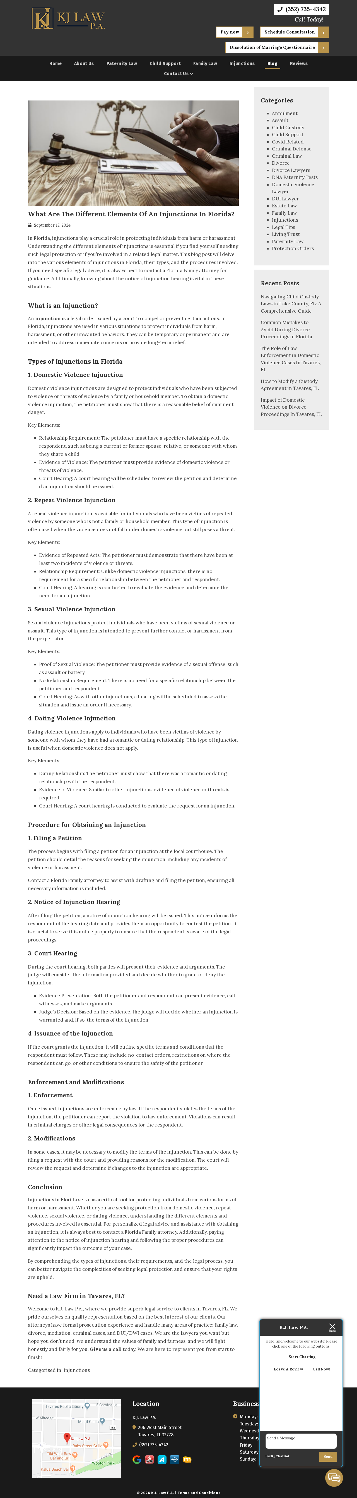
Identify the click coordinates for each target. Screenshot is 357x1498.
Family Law (205, 63)
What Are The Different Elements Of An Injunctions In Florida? (131, 214)
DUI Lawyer (285, 199)
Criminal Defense (292, 149)
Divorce (281, 163)
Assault (280, 120)
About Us (84, 63)
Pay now (230, 32)
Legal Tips (283, 227)
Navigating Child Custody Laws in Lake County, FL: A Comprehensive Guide (291, 304)
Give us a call (106, 1349)
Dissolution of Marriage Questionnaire (272, 47)
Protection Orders (293, 248)
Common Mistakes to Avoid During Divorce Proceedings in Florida (286, 329)
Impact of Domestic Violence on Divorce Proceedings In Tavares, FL (291, 407)
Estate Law (284, 206)
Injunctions (242, 63)
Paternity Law (122, 63)
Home (55, 63)
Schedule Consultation (290, 32)
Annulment (285, 113)
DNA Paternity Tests (295, 177)
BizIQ (270, 1456)
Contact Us (176, 73)
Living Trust (286, 234)
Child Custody (288, 127)
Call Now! (321, 1369)
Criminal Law (287, 156)
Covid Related (288, 142)
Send (328, 1456)
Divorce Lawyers (291, 170)
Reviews (299, 63)
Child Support (165, 63)
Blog (272, 63)
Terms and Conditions (199, 1493)
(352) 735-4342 (305, 9)
